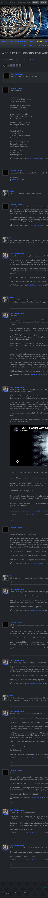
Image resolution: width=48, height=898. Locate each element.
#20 (11, 865)
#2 (10, 163)
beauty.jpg (15, 179)
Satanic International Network (16, 3)
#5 (10, 230)
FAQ (45, 887)
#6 (10, 246)
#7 (10, 290)
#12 (11, 582)
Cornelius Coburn (17, 74)
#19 (11, 838)
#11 (11, 568)
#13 (11, 615)
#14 (11, 653)
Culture (27, 59)
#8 (10, 306)
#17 (11, 763)
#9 (10, 380)
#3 (10, 183)
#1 (11, 80)
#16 (11, 704)
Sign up (43, 2)
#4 (10, 197)
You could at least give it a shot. (36, 511)
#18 (11, 802)
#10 (11, 520)
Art (32, 59)
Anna (12, 191)
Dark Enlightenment (17, 254)
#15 (11, 688)
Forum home (18, 59)
